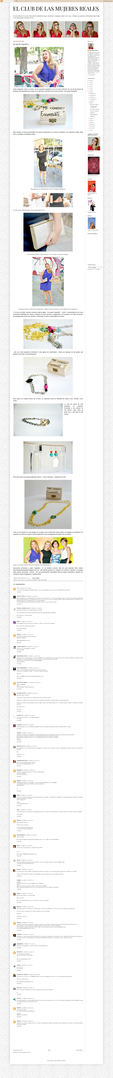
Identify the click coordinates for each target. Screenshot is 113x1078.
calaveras (23, 580)
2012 (90, 91)
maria (18, 809)
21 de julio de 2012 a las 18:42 (26, 845)
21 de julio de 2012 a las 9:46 (27, 732)
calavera (19, 580)
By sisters (19, 998)
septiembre (92, 99)
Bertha (18, 621)
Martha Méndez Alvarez (22, 656)
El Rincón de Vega (21, 746)
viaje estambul (23, 1024)
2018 (90, 80)
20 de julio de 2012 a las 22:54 (32, 646)
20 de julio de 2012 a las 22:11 (26, 621)
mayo (91, 120)
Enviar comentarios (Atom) (24, 1052)
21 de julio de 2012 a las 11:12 (31, 746)
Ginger (18, 845)
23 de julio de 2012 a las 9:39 (28, 987)
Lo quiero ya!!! (20, 715)
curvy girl (27, 580)
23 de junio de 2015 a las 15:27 (27, 1021)
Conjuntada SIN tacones (22, 760)
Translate (98, 269)
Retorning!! (92, 116)
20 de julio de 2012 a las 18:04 (31, 596)
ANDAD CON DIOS (21, 596)
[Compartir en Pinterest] (39, 578)
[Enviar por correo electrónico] (33, 578)
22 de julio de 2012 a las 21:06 (27, 893)
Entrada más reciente (17, 1050)
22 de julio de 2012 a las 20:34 (27, 880)
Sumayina (19, 906)
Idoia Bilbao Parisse (93, 50)
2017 (90, 82)
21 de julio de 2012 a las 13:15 (33, 760)
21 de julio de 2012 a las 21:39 (27, 860)
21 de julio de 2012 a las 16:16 (26, 795)
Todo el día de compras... (22, 682)
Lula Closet (19, 987)
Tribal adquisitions (94, 114)
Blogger (64, 1060)
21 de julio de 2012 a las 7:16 (29, 715)
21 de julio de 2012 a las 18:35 (31, 835)
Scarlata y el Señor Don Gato (23, 608)
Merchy (18, 860)
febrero (92, 126)
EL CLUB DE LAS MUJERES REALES (56, 8)
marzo (91, 124)
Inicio (49, 1050)
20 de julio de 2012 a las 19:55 (36, 608)
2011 (90, 130)
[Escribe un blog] (34, 578)
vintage (45, 580)
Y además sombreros (21, 646)
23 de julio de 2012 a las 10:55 (27, 1007)
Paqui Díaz (19, 934)
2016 (90, 84)
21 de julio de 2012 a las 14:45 (27, 780)
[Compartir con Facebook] (37, 578)
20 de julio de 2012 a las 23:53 (32, 693)
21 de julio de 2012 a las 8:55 (28, 724)
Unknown (19, 634)
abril (91, 122)
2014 (90, 88)
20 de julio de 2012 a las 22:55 (34, 656)
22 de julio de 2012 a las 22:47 (29, 943)
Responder (19, 591)
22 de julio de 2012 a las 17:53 (27, 869)
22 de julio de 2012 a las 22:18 (28, 934)
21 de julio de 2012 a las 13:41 (29, 770)
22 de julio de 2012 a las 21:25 (27, 922)
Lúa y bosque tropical (94, 109)
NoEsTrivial (19, 951)
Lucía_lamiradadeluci (22, 667)
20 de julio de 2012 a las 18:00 (26, 588)
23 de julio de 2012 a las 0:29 (28, 951)
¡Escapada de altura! (94, 104)
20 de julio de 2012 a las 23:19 (34, 682)
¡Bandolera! (92, 112)
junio (91, 118)
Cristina (18, 965)
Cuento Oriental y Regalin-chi (93, 107)
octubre (92, 97)
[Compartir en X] (36, 578)
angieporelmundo (21, 835)
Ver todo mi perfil (91, 74)
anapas (18, 795)
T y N (18, 588)
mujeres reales (41, 580)
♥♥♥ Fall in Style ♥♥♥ (21, 693)
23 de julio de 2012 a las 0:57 (26, 965)
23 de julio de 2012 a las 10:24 (28, 998)
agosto (91, 101)
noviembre (92, 95)
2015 (90, 86)
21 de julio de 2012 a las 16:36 (26, 809)
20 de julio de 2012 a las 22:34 (27, 634)
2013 (90, 90)
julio (91, 102)
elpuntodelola (20, 943)
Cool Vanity (19, 724)
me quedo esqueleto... (34, 580)
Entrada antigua (79, 1050)
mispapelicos (20, 770)
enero (91, 128)
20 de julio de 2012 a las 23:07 (33, 667)
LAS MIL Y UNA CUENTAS (22, 974)
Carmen (18, 893)
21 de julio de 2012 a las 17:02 (27, 820)
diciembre (92, 93)
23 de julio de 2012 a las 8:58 (34, 974)
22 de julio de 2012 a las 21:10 (27, 906)
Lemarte (18, 869)
